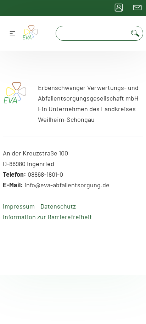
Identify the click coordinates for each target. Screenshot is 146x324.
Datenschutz (58, 206)
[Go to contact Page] (137, 8)
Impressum (19, 206)
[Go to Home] (15, 99)
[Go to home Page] (30, 33)
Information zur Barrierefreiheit (47, 217)
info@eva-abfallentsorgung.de (67, 185)
